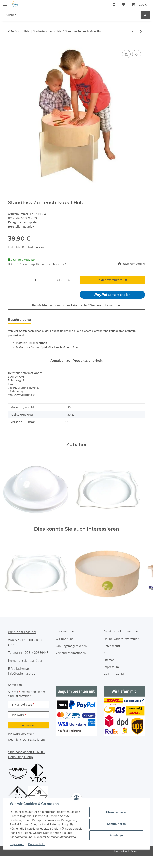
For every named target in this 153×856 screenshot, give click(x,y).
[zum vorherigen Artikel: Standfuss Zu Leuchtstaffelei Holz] (133, 31)
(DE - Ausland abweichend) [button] (51, 264)
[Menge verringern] (12, 280)
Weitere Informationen (106, 305)
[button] (114, 4)
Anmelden (29, 725)
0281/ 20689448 (36, 653)
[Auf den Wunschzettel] (136, 54)
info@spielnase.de (21, 673)
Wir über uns (64, 639)
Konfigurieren (116, 823)
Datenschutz (36, 844)
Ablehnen (116, 835)
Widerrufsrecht (114, 674)
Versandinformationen (71, 653)
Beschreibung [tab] (19, 320)
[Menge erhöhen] (68, 280)
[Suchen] (145, 15)
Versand (40, 247)
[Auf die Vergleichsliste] (126, 54)
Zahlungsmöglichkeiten (71, 646)
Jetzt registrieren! (33, 739)
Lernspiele (30, 222)
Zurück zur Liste (20, 31)
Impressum (17, 844)
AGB (106, 653)
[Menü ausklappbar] (5, 2)
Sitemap (109, 660)
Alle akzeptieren (116, 812)
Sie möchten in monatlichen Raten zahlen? (77, 305)
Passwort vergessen (21, 734)
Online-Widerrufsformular (121, 639)
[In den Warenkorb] (11, 44)
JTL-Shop (132, 851)
